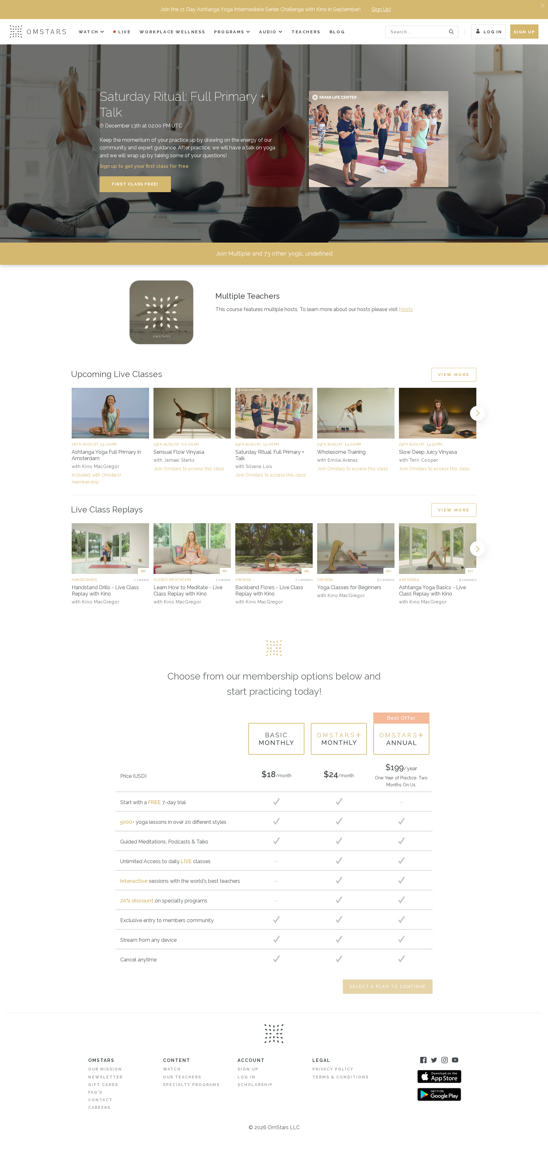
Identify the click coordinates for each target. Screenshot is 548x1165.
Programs (229, 31)
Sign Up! (381, 9)
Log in (247, 1077)
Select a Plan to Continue (387, 986)
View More (454, 374)
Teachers (306, 31)
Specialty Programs (191, 1085)
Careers (99, 1107)
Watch (89, 31)
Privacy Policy (333, 1069)
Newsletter (105, 1077)
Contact (100, 1100)
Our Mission (105, 1069)
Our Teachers (182, 1077)
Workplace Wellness (172, 31)
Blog (337, 31)
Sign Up (524, 31)
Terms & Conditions (340, 1077)
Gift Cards (103, 1085)
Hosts (406, 309)
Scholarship (255, 1085)
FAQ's (95, 1092)
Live (124, 31)
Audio (268, 31)
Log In (493, 31)
